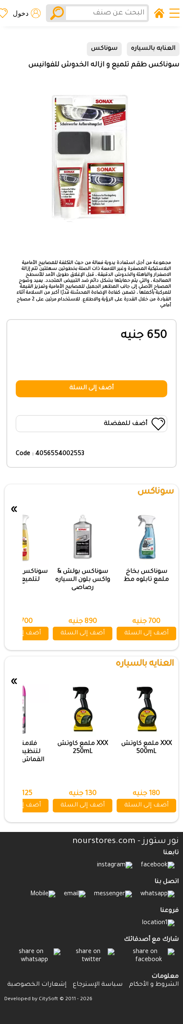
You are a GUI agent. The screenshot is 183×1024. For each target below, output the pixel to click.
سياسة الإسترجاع (98, 985)
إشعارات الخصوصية (36, 985)
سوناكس (104, 48)
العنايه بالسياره (153, 48)
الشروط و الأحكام (154, 985)
